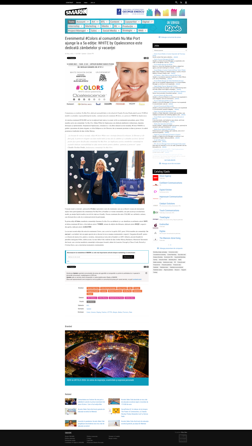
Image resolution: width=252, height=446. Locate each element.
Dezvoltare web (182, 254)
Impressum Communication (170, 196)
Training (155, 272)
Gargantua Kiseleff (93, 291)
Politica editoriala (70, 438)
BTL (88, 305)
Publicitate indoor (164, 267)
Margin (115, 312)
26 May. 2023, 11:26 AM (72, 53)
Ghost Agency (165, 176)
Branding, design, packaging (160, 252)
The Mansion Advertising (169, 238)
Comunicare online (164, 192)
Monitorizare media (167, 262)
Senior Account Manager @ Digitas (164, 59)
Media (120, 312)
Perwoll (90, 294)
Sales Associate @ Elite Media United (165, 111)
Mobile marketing (157, 262)
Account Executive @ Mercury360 (164, 106)
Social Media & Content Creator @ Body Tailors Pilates (170, 70)
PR (160, 185)
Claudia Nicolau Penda (116, 298)
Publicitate (162, 178)
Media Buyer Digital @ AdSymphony (164, 129)
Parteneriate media (70, 440)
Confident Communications (170, 183)
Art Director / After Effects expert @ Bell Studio (167, 75)
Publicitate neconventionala (176, 267)
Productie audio (181, 262)
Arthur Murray (103, 298)
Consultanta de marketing (159, 254)
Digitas (162, 231)
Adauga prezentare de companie (171, 248)
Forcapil (136, 288)
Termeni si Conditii (114, 436)
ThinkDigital (164, 217)
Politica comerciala (92, 436)
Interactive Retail (163, 259)
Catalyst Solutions (167, 203)
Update (84, 53)
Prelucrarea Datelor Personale (95, 442)
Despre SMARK (69, 436)
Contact (89, 438)
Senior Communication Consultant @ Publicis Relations (170, 91)
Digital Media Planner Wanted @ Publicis (165, 86)
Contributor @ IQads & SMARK (74, 442)
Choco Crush (122, 288)
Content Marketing (171, 254)
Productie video (177, 264)
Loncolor (103, 291)
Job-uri (93, 2)
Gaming (155, 259)
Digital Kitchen (165, 190)
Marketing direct (172, 259)
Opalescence (137, 291)
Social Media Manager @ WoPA (163, 65)
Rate (130, 312)
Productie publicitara (166, 264)
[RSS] (145, 58)
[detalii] (176, 57)
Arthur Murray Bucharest (108, 288)
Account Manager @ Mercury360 (163, 101)
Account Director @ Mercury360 (163, 95)
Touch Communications (169, 210)
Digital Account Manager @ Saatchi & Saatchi (167, 135)
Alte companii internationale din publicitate (169, 233)
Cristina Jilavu (130, 298)
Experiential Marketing (180, 257)
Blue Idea (184, 432)
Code (88, 312)
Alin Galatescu (92, 298)
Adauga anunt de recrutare (170, 163)
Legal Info (90, 440)
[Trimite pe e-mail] (147, 58)
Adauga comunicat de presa (171, 37)
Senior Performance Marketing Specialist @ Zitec (168, 154)
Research (177, 270)
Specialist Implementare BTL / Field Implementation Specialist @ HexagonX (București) (168, 150)
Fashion (104, 312)
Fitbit (130, 288)
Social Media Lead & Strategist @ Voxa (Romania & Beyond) (168, 117)
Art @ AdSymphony (159, 140)
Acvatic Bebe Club (93, 288)
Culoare (93, 312)
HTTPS (109, 312)
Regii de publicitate (178, 219)
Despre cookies (113, 438)
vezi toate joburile (169, 160)
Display (98, 312)
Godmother (164, 224)
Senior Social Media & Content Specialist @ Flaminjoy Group (169, 54)
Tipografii (183, 270)
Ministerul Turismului (115, 291)
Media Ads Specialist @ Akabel (163, 124)
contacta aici (137, 279)
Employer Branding (157, 257)
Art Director (91, 302)
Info (68, 261)
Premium (125, 312)
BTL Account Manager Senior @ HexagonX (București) (169, 144)
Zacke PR (90, 53)
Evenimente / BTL (176, 206)
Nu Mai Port (127, 291)
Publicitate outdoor (157, 270)
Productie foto (156, 264)
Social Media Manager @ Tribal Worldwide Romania (168, 81)
